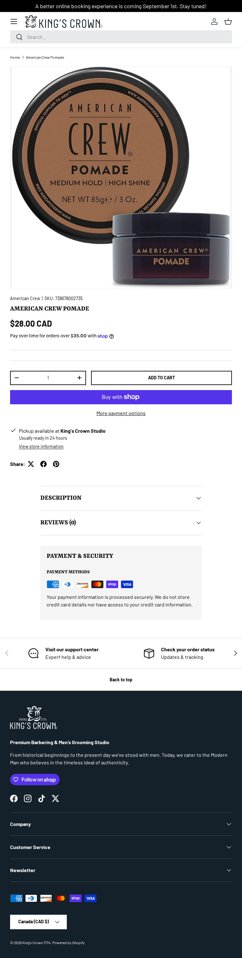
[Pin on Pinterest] (56, 464)
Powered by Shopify (68, 942)
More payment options (121, 413)
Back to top (121, 679)
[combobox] (121, 36)
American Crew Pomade (45, 57)
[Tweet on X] (31, 464)
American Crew (25, 298)
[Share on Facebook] (43, 464)
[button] (228, 21)
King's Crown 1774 (36, 942)
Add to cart (161, 377)
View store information (41, 446)
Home (15, 57)
